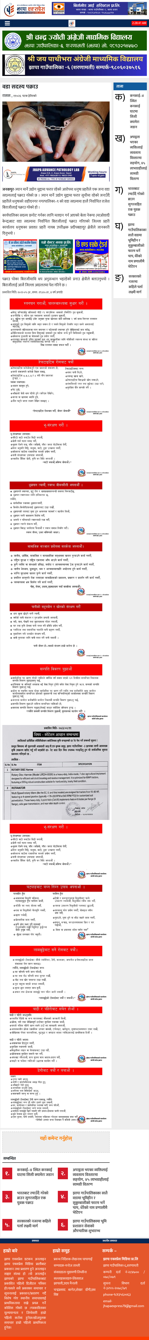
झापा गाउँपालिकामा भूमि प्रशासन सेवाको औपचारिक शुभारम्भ (90, 1226)
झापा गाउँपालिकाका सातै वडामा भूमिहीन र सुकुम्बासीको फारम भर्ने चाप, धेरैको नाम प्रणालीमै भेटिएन (137, 246)
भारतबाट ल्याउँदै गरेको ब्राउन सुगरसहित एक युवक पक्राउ (136, 202)
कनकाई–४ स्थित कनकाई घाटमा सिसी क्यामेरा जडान (137, 111)
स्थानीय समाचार (110, 1241)
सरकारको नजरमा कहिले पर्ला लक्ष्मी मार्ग (136, 284)
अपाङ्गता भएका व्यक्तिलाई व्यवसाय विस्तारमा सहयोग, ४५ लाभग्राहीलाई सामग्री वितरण (138, 158)
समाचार (35, 1241)
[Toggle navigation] (7, 23)
